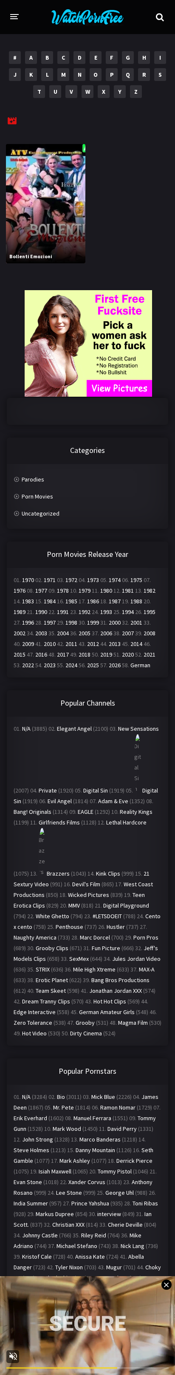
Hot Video (34, 1033)
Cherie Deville (125, 1224)
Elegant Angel (74, 728)
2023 (50, 665)
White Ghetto (52, 916)
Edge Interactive (35, 1012)
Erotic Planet (52, 980)
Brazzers (58, 873)
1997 (50, 622)
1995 (149, 612)
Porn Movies (37, 496)
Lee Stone (69, 1192)
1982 (149, 590)
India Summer (31, 1203)
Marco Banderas (100, 1139)
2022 (28, 665)
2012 (93, 644)
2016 (41, 654)
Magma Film (133, 1022)
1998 (71, 622)
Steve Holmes (31, 1150)
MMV (74, 905)
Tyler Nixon (69, 1267)
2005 (84, 633)
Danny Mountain (95, 1150)
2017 (63, 654)
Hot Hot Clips (109, 1001)
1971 (50, 580)
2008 (149, 633)
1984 (50, 601)
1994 (128, 612)
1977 (41, 590)
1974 (115, 580)
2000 (115, 622)
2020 (128, 654)
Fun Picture (106, 948)
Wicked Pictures (88, 895)
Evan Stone (28, 1182)
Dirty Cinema (86, 1033)
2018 (84, 654)
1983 (28, 601)
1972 (71, 580)
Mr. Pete (63, 1107)
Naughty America (35, 937)
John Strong (37, 1139)
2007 (128, 633)
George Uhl (119, 1192)
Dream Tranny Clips (46, 1001)
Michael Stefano (76, 1246)
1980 (106, 590)
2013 (115, 644)
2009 (28, 644)
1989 (19, 612)
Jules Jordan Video (136, 959)
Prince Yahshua (90, 1203)
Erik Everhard (30, 1118)
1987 (115, 601)
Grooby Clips (52, 948)
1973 (93, 580)
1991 (63, 612)
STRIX (43, 969)
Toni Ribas (145, 1203)
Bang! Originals (32, 812)
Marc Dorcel (95, 937)
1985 (71, 601)
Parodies (33, 479)
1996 (28, 622)
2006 (106, 633)
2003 (41, 633)
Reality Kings (136, 812)
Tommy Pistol (115, 1171)
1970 (28, 580)
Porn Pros (145, 937)
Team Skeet (51, 990)
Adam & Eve (113, 801)
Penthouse (69, 927)
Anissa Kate (90, 1256)
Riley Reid (93, 1235)
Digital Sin (95, 790)
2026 (115, 665)
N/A (26, 728)
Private (48, 790)
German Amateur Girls (107, 1012)
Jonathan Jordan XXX (115, 990)
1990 (41, 612)
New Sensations (138, 728)
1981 (128, 590)
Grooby (85, 1022)
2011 (71, 644)
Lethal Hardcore (126, 822)
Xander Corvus (86, 1182)
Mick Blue (103, 1097)
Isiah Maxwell (55, 1171)
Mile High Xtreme (94, 969)
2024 (71, 665)
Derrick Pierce (134, 1161)
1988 (136, 601)
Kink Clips (108, 873)
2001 (136, 622)
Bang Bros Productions (120, 980)
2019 (106, 654)
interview (109, 1214)
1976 (19, 590)
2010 (50, 644)
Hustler (116, 927)
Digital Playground (126, 905)
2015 (19, 654)
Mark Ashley (74, 1161)
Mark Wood (67, 1129)
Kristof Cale (37, 1256)
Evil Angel (60, 801)
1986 (93, 601)
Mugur (114, 1267)
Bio (61, 1097)
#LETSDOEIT (107, 916)
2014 (136, 644)
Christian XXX (68, 1224)
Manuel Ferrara (92, 1118)
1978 (63, 590)
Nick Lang (132, 1246)
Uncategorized (40, 513)
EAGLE (85, 812)
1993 (106, 612)
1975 (136, 580)
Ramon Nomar (117, 1107)
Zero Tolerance (33, 1022)
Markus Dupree (55, 1214)
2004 (63, 633)
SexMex (79, 959)
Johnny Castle (40, 1235)
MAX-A (147, 969)
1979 (84, 590)
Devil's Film (86, 884)
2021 (149, 654)
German (140, 665)
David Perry (122, 1129)
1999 (93, 622)
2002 (19, 633)
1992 (84, 612)
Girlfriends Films (59, 822)
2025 (93, 665)
